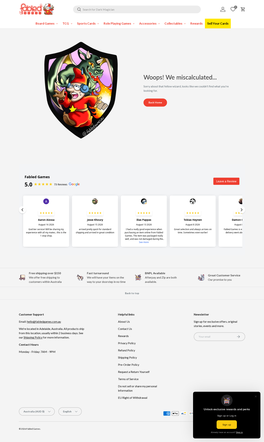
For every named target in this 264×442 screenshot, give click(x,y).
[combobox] (137, 9)
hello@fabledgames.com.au (44, 321)
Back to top (132, 293)
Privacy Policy (127, 343)
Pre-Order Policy (128, 364)
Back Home (155, 102)
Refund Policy (126, 350)
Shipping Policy (33, 337)
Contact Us (125, 328)
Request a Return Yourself (134, 371)
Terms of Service (128, 379)
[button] (243, 9)
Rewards (123, 336)
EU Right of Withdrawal (132, 397)
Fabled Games (33, 428)
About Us (124, 321)
